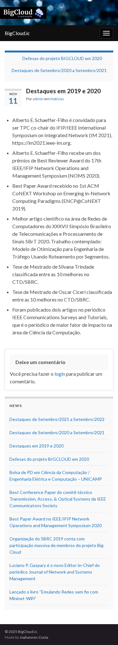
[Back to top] (104, 631)
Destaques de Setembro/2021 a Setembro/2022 (56, 419)
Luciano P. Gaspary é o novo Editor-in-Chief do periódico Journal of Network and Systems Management (54, 572)
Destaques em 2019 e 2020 (36, 445)
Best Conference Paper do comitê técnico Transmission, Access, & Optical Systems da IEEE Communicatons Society (57, 499)
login (59, 374)
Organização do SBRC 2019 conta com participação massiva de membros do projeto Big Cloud (56, 545)
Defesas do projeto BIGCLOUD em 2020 (62, 58)
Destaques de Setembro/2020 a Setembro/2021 (59, 70)
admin (38, 98)
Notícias (57, 98)
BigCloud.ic (17, 33)
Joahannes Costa (34, 637)
